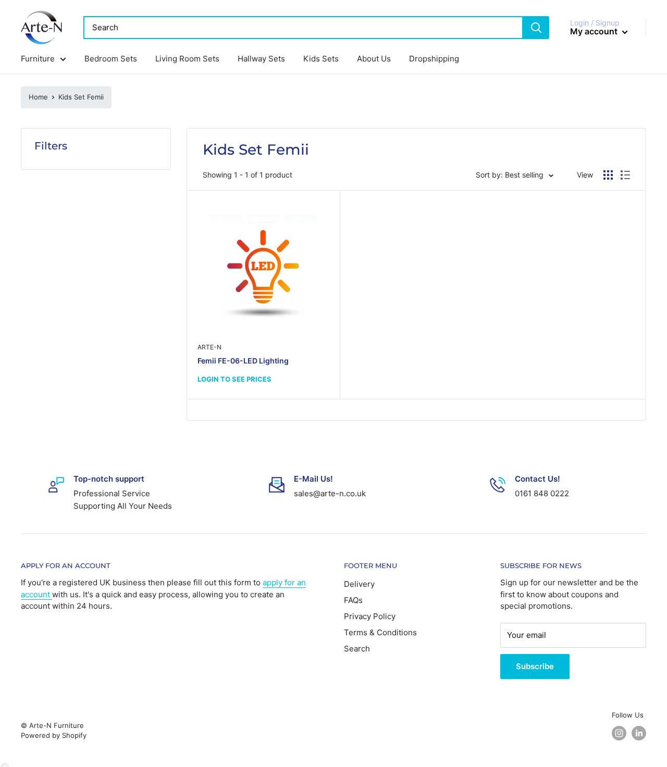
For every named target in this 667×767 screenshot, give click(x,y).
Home (38, 97)
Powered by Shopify (54, 735)
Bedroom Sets (110, 59)
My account (595, 31)
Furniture (38, 59)
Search (357, 648)
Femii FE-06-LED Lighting (243, 360)
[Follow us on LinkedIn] (639, 733)
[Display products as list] (625, 175)
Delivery (359, 584)
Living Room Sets (187, 59)
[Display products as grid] (608, 175)
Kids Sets (321, 59)
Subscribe (535, 666)
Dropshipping (434, 59)
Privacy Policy (370, 616)
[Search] (536, 27)
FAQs (353, 600)
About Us (374, 59)
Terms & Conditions (380, 632)
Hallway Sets (261, 59)
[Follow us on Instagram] (619, 733)
